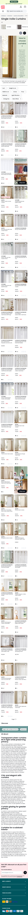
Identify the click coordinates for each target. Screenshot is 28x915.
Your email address (6, 869)
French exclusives (6, 893)
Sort (3, 88)
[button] (25, 7)
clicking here (19, 876)
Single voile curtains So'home (10, 729)
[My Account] (21, 7)
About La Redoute (6, 881)
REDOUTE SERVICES (6, 887)
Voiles (26, 15)
